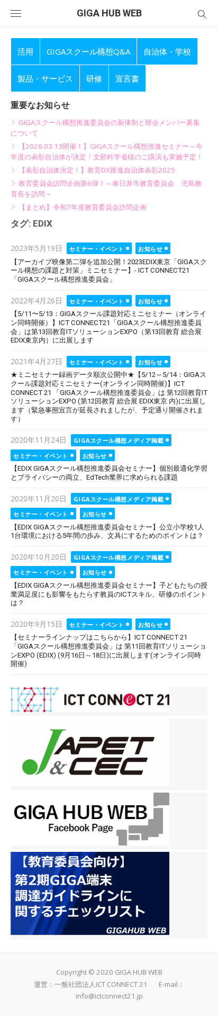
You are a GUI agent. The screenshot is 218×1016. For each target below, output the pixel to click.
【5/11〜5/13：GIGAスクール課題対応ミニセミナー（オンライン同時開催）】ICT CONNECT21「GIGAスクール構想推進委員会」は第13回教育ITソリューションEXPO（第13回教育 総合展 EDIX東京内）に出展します (108, 327)
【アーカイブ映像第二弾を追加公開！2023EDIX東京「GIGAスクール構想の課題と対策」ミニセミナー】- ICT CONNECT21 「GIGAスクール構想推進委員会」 (109, 270)
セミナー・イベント (96, 249)
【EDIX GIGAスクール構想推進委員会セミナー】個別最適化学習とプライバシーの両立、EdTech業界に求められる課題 (109, 472)
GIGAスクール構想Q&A (88, 51)
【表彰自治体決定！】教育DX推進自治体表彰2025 (97, 170)
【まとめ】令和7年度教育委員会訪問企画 (83, 207)
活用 (25, 51)
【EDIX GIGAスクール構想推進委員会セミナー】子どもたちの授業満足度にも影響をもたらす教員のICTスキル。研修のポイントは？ (109, 594)
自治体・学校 (167, 51)
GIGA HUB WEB (109, 13)
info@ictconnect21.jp (109, 996)
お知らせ (150, 249)
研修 (94, 78)
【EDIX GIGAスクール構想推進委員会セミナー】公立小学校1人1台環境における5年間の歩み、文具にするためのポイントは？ (107, 531)
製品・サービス (45, 78)
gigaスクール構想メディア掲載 (119, 440)
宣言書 (127, 78)
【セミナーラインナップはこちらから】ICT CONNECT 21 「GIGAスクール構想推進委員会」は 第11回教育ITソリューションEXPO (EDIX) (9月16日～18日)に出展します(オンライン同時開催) (108, 650)
